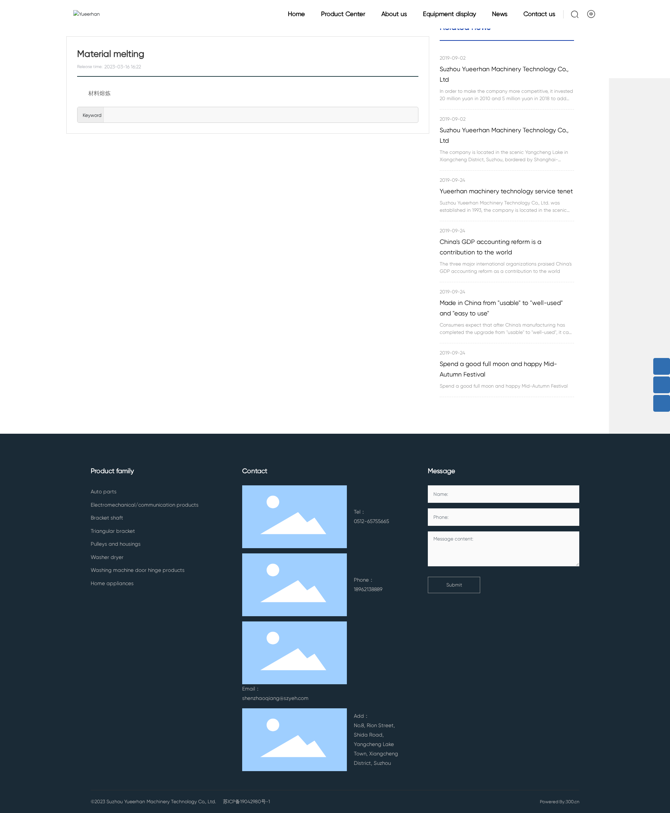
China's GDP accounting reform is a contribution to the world (490, 247)
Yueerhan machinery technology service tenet (506, 191)
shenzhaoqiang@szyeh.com (275, 698)
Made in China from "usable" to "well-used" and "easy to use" (501, 308)
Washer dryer (107, 557)
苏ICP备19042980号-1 (246, 801)
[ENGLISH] (592, 14)
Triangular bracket (113, 531)
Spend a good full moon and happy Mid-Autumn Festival (498, 369)
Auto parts (104, 491)
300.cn (572, 801)
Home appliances (112, 583)
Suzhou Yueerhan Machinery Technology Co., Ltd (504, 74)
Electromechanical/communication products (145, 505)
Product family (112, 471)
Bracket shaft (107, 518)
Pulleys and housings (116, 544)
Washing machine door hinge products (138, 570)
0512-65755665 (371, 521)
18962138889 (368, 589)
